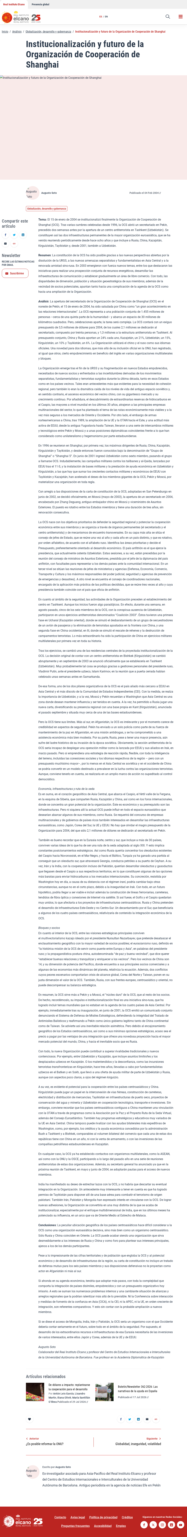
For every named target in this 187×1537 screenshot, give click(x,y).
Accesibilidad (103, 1526)
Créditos (127, 1517)
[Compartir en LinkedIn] (23, 235)
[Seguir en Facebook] (144, 1525)
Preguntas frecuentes (75, 1526)
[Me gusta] (29, 1419)
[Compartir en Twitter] (14, 235)
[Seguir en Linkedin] (171, 1525)
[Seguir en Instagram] (162, 1525)
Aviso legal (77, 1517)
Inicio (5, 31)
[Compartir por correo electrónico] (5, 243)
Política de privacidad (103, 1517)
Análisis (17, 31)
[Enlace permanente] (14, 243)
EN (106, 16)
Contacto (60, 1517)
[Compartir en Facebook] (5, 235)
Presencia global (40, 4)
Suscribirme (17, 273)
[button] (167, 16)
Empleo (121, 1526)
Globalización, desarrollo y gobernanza (48, 31)
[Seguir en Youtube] (180, 1525)
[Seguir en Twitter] (153, 1525)
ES (100, 16)
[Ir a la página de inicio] (24, 15)
